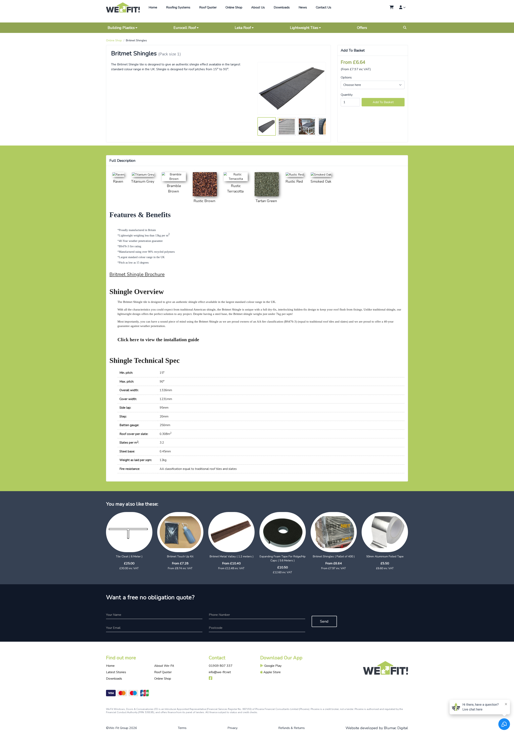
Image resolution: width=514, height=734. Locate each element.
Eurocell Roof (184, 27)
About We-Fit (164, 666)
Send (324, 621)
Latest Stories (116, 672)
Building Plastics (121, 27)
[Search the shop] (405, 28)
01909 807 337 (221, 666)
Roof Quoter (208, 7)
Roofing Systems (178, 7)
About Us (258, 7)
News (303, 7)
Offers (362, 27)
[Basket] (391, 7)
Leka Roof (243, 27)
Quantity (347, 95)
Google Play (272, 666)
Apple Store (272, 672)
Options (346, 77)
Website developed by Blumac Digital (377, 728)
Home (153, 7)
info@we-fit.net (220, 672)
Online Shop (233, 7)
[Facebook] (210, 678)
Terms (182, 728)
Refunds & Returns (291, 728)
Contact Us (323, 7)
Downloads (282, 7)
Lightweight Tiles (304, 27)
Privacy (232, 728)
